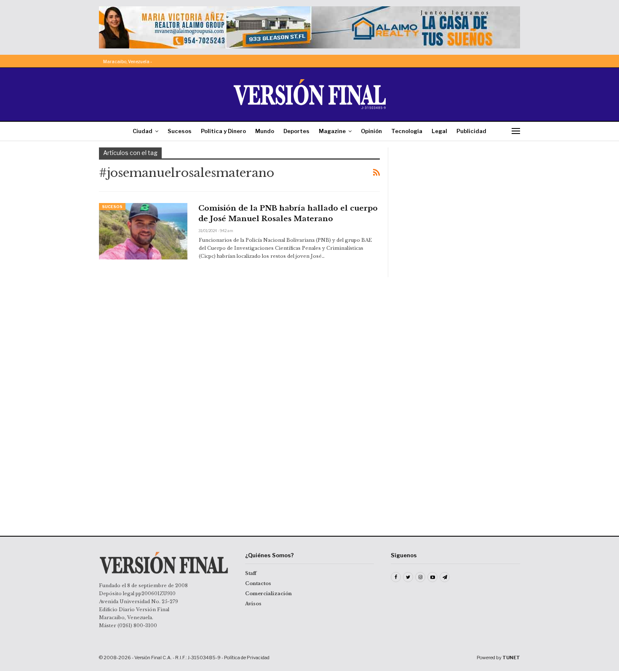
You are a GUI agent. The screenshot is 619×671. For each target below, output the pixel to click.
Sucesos (180, 131)
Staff (250, 573)
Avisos (253, 604)
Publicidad (471, 131)
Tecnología (406, 131)
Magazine (332, 131)
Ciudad (142, 131)
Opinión (371, 131)
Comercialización (268, 593)
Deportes (296, 131)
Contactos (258, 583)
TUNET (511, 657)
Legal (439, 131)
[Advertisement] (460, 200)
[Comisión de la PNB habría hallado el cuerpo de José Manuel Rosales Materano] (143, 231)
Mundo (264, 131)
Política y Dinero (223, 131)
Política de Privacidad (246, 657)
